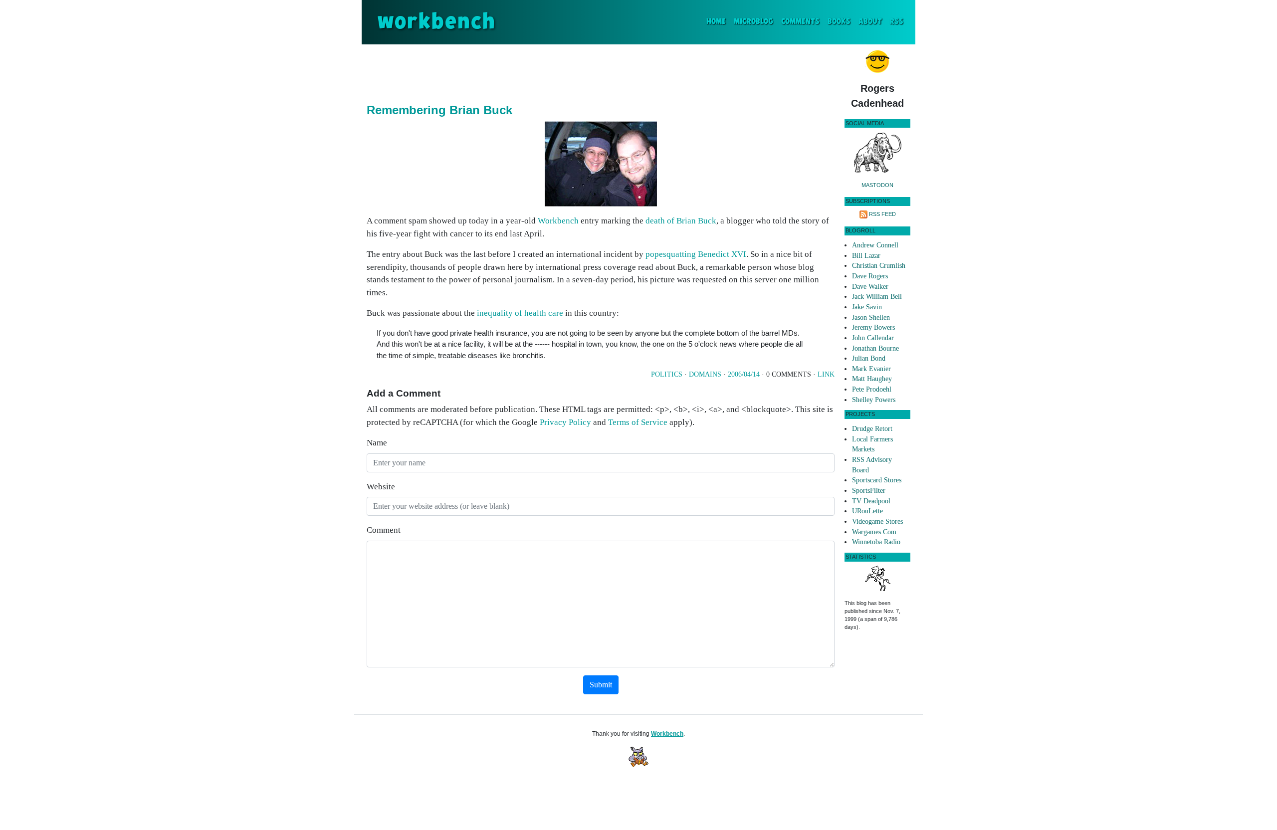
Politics (666, 374)
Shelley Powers (873, 400)
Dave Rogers (870, 276)
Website (381, 486)
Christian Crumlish (878, 265)
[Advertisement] (600, 71)
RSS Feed (882, 214)
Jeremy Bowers (873, 327)
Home (718, 21)
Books (839, 21)
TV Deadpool (871, 501)
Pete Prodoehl (871, 389)
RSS (896, 21)
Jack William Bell (877, 296)
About (870, 21)
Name (377, 442)
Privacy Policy (565, 422)
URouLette (867, 511)
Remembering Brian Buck (439, 110)
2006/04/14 (744, 374)
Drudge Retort (872, 428)
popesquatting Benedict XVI (695, 254)
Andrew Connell (875, 245)
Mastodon (877, 185)
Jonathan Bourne (875, 348)
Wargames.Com (874, 532)
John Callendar (873, 338)
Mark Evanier (871, 369)
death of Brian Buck (680, 220)
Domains (705, 374)
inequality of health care (520, 313)
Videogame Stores (877, 521)
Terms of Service (637, 422)
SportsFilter (868, 490)
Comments (800, 21)
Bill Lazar (866, 255)
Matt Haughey (872, 379)
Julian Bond (868, 358)
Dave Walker (870, 286)
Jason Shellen (871, 317)
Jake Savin (867, 307)
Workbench (558, 220)
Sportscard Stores (876, 480)
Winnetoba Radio (876, 542)
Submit (601, 684)
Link (826, 374)
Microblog (753, 21)
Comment (384, 530)
